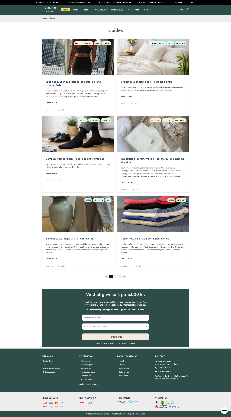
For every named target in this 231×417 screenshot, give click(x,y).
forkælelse (94, 120)
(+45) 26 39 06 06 (164, 368)
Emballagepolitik (49, 372)
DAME (75, 10)
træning (106, 43)
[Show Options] (146, 326)
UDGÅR (65, 10)
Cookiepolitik (86, 376)
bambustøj (155, 120)
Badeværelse (124, 372)
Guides (52, 18)
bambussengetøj (157, 43)
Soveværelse (124, 368)
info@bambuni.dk (164, 371)
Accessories (123, 376)
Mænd (121, 361)
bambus (83, 120)
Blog (45, 365)
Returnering (85, 361)
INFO (146, 10)
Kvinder (122, 365)
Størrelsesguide (87, 365)
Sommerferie (180, 120)
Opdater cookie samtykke (88, 384)
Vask (108, 200)
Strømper (106, 120)
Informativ (180, 43)
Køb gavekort (86, 368)
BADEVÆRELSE (117, 10)
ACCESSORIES (133, 10)
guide (97, 43)
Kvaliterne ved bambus (51, 368)
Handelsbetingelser (88, 372)
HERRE (85, 10)
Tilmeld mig (115, 336)
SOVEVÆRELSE (99, 10)
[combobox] (114, 326)
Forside (44, 18)
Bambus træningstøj (83, 43)
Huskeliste (167, 120)
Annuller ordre (86, 379)
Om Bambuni (48, 361)
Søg (181, 10)
